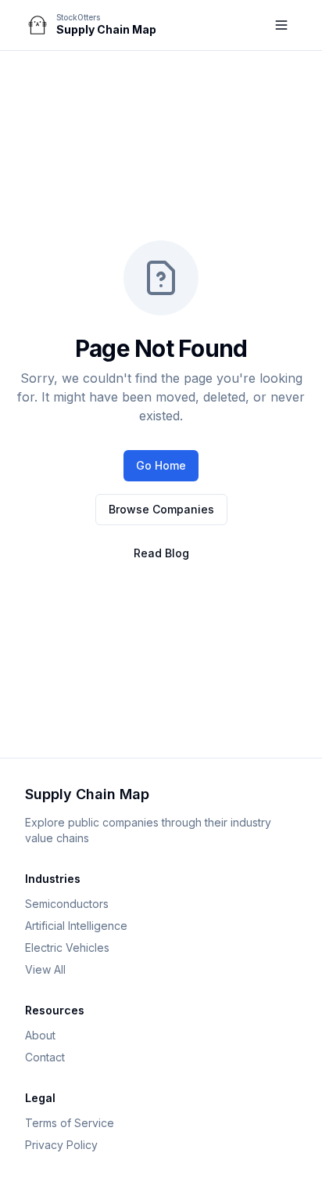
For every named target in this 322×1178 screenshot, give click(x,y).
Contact (45, 1057)
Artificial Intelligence (76, 925)
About (40, 1035)
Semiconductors (67, 903)
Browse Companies (161, 509)
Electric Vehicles (67, 947)
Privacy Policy (61, 1144)
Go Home (161, 465)
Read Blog (161, 553)
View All (45, 969)
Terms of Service (69, 1122)
